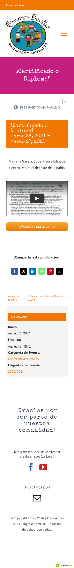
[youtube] (43, 467)
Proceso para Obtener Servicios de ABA (46, 298)
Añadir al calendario (37, 226)
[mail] (37, 498)
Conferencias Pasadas (23, 359)
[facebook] (31, 467)
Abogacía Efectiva (13, 297)
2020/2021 (16, 371)
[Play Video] (37, 199)
